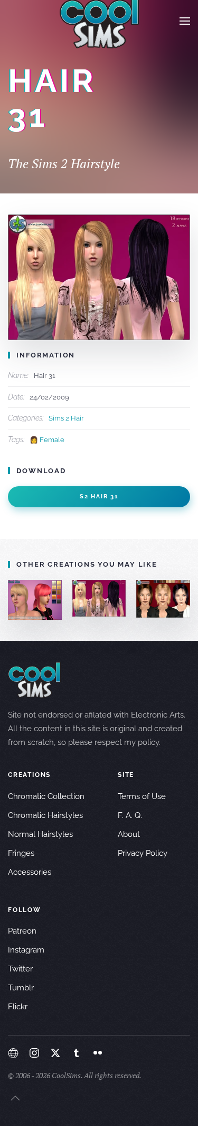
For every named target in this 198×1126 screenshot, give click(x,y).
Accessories (29, 872)
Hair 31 (102, 598)
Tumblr (21, 987)
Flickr (17, 1006)
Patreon (22, 931)
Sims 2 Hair (66, 418)
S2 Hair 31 (99, 496)
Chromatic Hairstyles (45, 815)
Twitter (20, 969)
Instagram (26, 950)
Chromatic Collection (46, 796)
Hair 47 (166, 598)
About (129, 834)
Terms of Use (142, 796)
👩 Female (47, 440)
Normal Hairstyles (40, 834)
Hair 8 (38, 599)
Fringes (21, 853)
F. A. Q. (130, 815)
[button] (185, 21)
